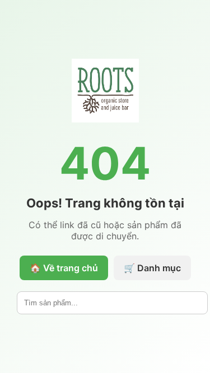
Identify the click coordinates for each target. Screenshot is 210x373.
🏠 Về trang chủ (64, 267)
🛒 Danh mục (152, 267)
